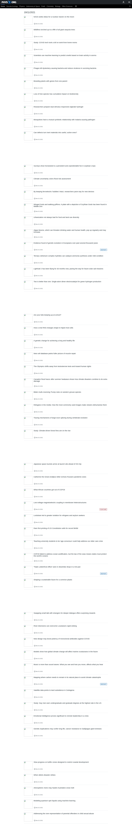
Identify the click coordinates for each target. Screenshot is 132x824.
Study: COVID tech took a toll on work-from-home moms (55, 43)
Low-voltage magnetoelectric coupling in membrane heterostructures (60, 503)
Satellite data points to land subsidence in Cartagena (54, 690)
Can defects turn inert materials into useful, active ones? (55, 132)
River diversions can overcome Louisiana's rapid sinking (55, 626)
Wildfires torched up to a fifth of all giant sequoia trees (54, 30)
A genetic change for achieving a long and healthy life (54, 341)
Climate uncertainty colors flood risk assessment (52, 179)
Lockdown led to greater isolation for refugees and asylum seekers (59, 515)
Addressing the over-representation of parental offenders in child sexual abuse (64, 814)
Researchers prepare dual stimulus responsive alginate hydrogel (58, 107)
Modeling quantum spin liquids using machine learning (54, 801)
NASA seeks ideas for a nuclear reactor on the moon (54, 17)
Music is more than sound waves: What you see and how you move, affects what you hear (68, 664)
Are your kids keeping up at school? (47, 315)
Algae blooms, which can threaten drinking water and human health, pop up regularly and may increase (70, 231)
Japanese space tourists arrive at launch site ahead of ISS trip (57, 464)
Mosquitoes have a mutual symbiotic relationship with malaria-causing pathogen (64, 120)
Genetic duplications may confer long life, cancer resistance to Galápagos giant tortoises (68, 729)
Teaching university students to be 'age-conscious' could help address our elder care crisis (68, 541)
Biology (57, 6)
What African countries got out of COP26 (49, 490)
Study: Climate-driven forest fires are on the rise (52, 431)
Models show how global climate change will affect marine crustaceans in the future (66, 652)
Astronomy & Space (33, 6)
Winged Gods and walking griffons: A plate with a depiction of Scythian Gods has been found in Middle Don (70, 205)
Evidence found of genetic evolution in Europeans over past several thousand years (66, 243)
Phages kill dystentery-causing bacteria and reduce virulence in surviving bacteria (65, 68)
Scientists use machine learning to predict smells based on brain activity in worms (65, 55)
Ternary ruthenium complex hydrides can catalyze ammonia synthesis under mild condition (68, 256)
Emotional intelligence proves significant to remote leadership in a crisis (61, 716)
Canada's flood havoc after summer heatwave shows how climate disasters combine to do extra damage (70, 380)
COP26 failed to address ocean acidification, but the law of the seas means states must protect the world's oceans (70, 555)
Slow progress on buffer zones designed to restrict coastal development (61, 762)
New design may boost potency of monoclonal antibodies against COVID (62, 639)
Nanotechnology (12, 6)
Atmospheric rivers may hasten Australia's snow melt (54, 788)
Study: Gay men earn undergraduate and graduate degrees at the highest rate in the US (67, 703)
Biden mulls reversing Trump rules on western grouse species (57, 392)
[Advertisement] (66, 153)
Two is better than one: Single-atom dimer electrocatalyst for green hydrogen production (67, 282)
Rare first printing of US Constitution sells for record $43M (56, 528)
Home (3, 6)
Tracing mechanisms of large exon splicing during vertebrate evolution (60, 418)
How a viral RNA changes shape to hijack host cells (53, 328)
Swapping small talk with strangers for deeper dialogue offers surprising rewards (64, 613)
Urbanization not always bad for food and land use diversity (56, 217)
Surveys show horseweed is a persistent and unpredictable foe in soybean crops (64, 166)
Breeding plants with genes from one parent (50, 81)
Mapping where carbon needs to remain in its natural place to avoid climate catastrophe (67, 677)
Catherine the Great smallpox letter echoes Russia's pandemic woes (60, 477)
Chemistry (50, 6)
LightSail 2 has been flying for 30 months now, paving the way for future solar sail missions (68, 269)
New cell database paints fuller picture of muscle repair (55, 353)
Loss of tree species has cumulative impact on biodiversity (56, 94)
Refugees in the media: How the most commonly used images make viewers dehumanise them (70, 405)
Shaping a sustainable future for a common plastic (53, 580)
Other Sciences (67, 6)
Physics (22, 6)
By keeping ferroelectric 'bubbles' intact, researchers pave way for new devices (64, 192)
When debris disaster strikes (44, 775)
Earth (43, 6)
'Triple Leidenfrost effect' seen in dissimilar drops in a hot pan (57, 567)
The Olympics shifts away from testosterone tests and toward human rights (62, 366)
